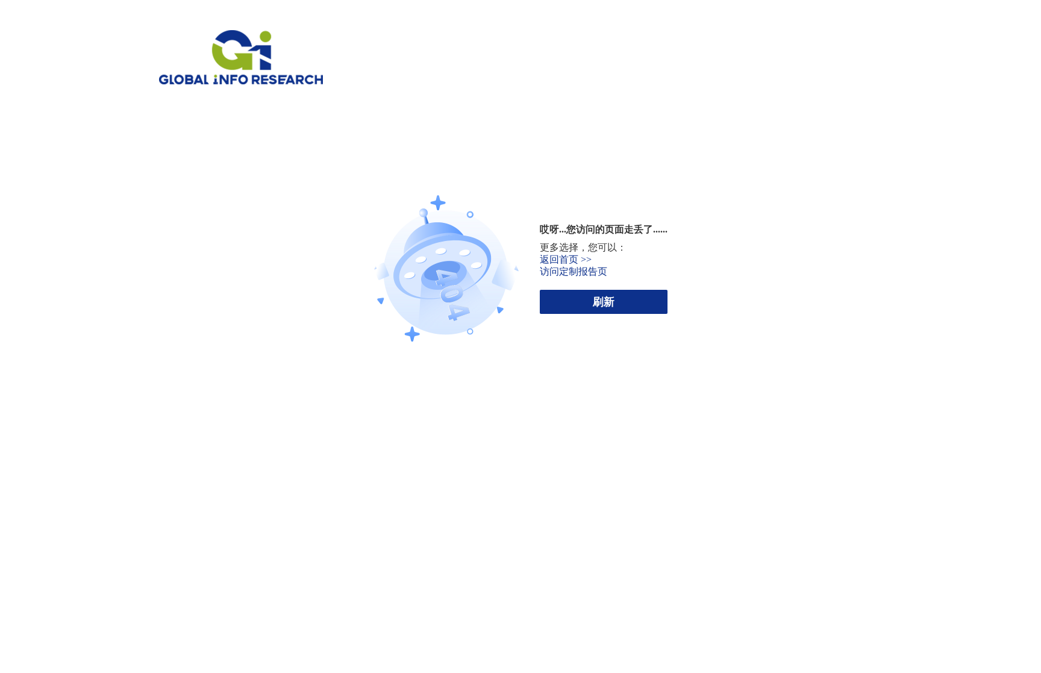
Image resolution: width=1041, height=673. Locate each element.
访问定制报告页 (573, 271)
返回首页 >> (566, 259)
